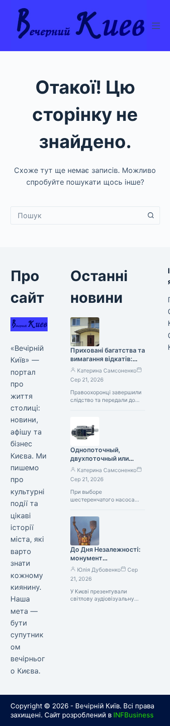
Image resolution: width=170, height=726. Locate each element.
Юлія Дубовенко (99, 569)
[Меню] (156, 26)
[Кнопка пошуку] (151, 215)
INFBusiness (133, 715)
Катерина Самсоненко (106, 370)
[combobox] (76, 215)
